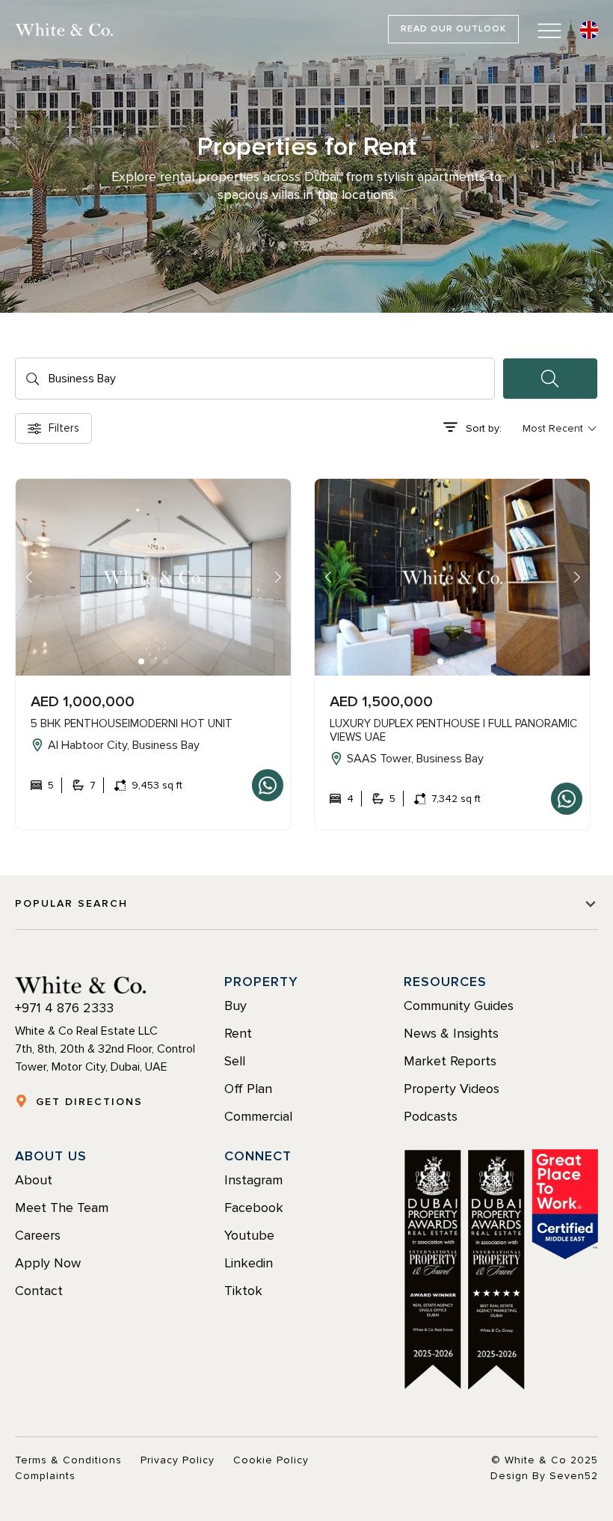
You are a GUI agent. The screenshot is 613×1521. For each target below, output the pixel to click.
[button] (141, 661)
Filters (64, 428)
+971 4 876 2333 (64, 1008)
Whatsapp (267, 785)
